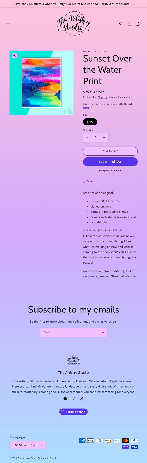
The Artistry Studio (27, 458)
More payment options (110, 170)
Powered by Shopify (48, 458)
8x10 (90, 121)
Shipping (102, 97)
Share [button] (90, 181)
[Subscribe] (103, 332)
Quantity (88, 130)
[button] (8, 24)
